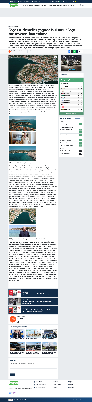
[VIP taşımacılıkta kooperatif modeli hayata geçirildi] (17, 346)
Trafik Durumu (39, 383)
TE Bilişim (20, 318)
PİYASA (31, 5)
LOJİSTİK (59, 5)
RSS (11, 399)
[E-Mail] (18, 321)
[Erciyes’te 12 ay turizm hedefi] (49, 333)
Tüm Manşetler (39, 386)
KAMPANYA (37, 5)
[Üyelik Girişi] (82, 1)
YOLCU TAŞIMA (52, 5)
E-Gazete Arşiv (36, 1)
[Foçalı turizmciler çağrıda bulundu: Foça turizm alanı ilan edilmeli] (33, 69)
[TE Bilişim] (13, 319)
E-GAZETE (66, 5)
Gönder (13, 374)
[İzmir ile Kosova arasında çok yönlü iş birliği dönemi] (17, 333)
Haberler (10, 26)
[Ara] (80, 5)
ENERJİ (55, 387)
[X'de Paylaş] (72, 51)
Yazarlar (27, 1)
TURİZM (16, 26)
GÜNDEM (25, 5)
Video (21, 1)
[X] (12, 393)
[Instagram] (14, 393)
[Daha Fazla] (77, 51)
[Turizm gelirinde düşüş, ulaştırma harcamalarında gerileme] (33, 346)
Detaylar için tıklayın (71, 113)
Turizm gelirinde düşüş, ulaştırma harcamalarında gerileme (32, 353)
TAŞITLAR (72, 5)
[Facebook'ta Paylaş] (69, 51)
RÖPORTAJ (44, 5)
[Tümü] (81, 74)
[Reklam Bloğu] (71, 63)
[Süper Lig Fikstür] (81, 118)
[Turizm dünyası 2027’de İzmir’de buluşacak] (33, 333)
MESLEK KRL (71, 387)
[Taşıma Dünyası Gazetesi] (13, 5)
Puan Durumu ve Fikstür (41, 384)
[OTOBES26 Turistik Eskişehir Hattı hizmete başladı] (49, 346)
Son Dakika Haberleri (40, 387)
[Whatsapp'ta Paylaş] (74, 51)
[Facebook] (9, 393)
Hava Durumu (39, 381)
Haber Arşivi (38, 388)
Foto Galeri (13, 1)
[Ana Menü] (83, 5)
